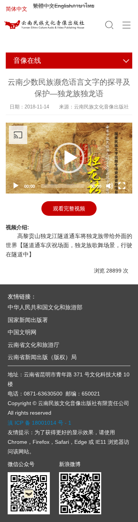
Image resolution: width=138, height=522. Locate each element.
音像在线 (27, 60)
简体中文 (16, 9)
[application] (69, 158)
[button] (69, 158)
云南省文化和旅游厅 (33, 344)
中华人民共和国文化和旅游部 (45, 307)
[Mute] (109, 186)
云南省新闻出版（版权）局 (42, 357)
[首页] (44, 25)
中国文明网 (22, 332)
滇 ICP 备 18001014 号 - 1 (39, 423)
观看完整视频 (69, 208)
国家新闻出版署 (28, 320)
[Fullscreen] (122, 186)
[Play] (16, 186)
